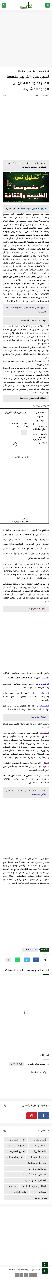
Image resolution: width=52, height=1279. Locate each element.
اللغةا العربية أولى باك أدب (35, 1186)
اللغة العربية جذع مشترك (36, 1180)
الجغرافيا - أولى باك (38, 1157)
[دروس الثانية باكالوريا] (26, 1275)
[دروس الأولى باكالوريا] (31, 1275)
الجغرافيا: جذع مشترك (37, 1162)
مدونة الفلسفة (15, 1270)
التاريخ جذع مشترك (17, 1145)
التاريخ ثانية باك (40, 1145)
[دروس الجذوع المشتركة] (35, 1275)
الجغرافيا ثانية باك (15, 1157)
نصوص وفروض (40, 1197)
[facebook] (43, 1115)
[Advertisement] (26, 39)
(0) (4, 96)
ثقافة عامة (12, 1186)
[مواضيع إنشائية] (21, 1275)
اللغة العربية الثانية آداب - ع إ (34, 1174)
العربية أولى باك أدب (38, 1168)
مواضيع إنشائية (20, 1191)
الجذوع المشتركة (25, 71)
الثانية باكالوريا (40, 1151)
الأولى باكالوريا (40, 1139)
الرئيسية (42, 71)
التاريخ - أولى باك (17, 1139)
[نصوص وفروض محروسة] (17, 1275)
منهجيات (43, 1191)
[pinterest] (31, 1115)
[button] (36, 960)
